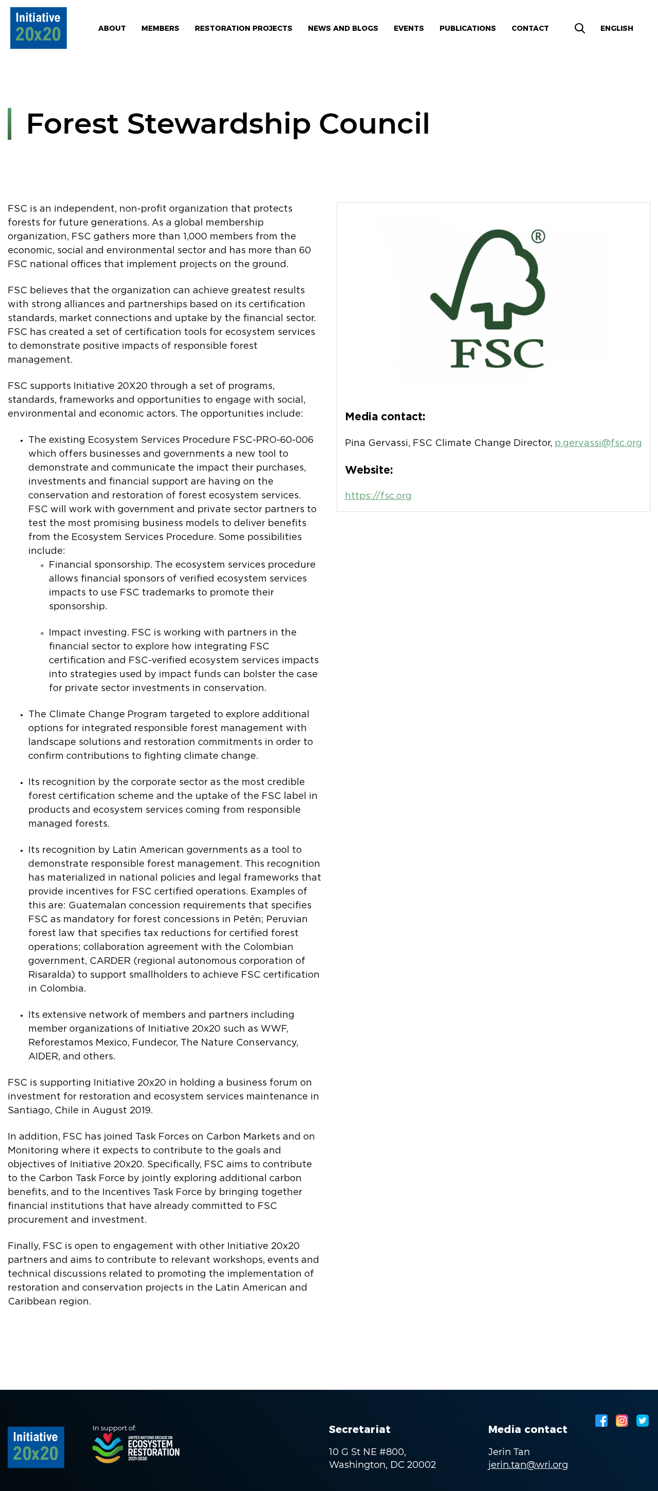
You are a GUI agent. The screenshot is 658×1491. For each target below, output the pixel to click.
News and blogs (343, 28)
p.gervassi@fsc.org (598, 443)
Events (409, 28)
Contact (530, 28)
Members (160, 28)
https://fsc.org (378, 496)
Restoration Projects (244, 28)
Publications (468, 28)
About (112, 28)
